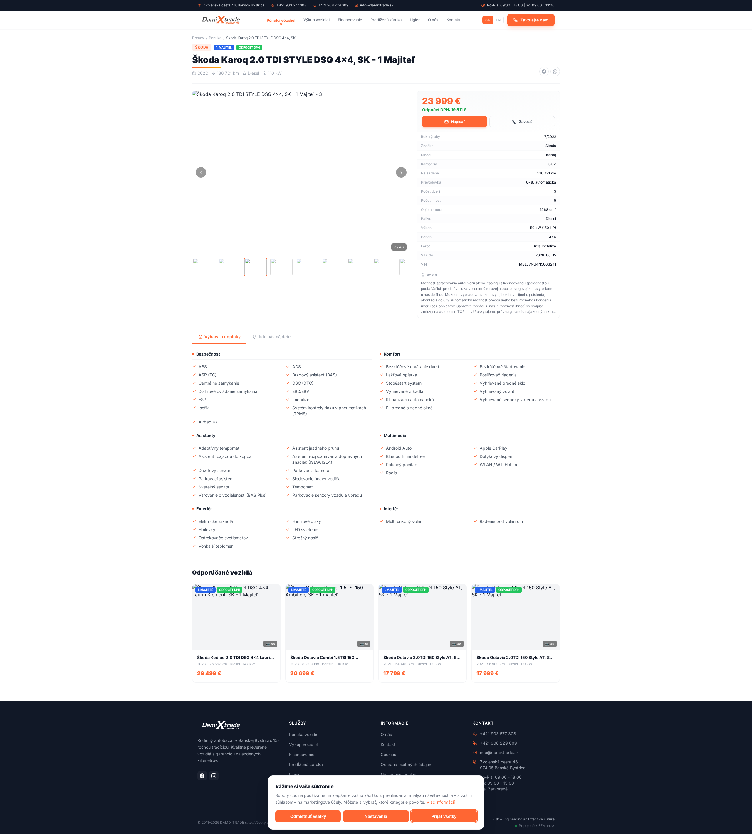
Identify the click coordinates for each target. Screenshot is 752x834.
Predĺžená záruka (386, 19)
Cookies (388, 754)
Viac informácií (441, 801)
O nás (433, 19)
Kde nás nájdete (275, 336)
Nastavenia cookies (399, 774)
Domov (198, 38)
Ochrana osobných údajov (406, 764)
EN (498, 20)
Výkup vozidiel (316, 19)
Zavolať (525, 121)
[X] (221, 20)
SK (487, 20)
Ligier (415, 19)
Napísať (458, 121)
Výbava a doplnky (222, 336)
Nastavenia (376, 815)
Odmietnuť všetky (308, 815)
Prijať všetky (444, 815)
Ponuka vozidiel (281, 20)
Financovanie (350, 19)
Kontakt (453, 19)
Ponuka (215, 38)
